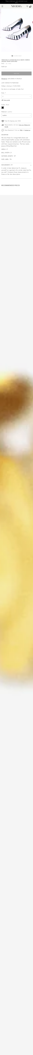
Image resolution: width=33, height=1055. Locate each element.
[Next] (30, 2)
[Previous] (2, 2)
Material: (6, 112)
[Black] (2, 107)
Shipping (4, 79)
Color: (5, 105)
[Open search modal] (27, 6)
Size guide (7, 100)
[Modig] (16, 6)
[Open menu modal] (2, 6)
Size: (3, 93)
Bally (2, 63)
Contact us (27, 130)
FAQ (21, 130)
